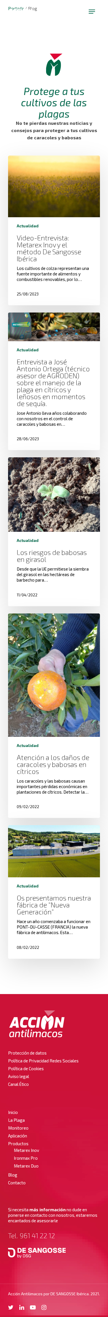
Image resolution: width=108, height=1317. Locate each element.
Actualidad (28, 225)
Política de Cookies (26, 1068)
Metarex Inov (26, 1150)
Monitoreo (18, 1127)
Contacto (17, 1182)
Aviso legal (18, 1076)
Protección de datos (27, 1052)
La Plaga (16, 1120)
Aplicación (17, 1135)
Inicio (13, 1112)
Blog (12, 1174)
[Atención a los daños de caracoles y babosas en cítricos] (54, 715)
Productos (18, 1143)
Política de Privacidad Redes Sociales (43, 1060)
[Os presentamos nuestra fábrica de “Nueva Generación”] (54, 891)
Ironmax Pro (26, 1158)
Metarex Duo (26, 1165)
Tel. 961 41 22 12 (31, 1235)
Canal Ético (18, 1084)
